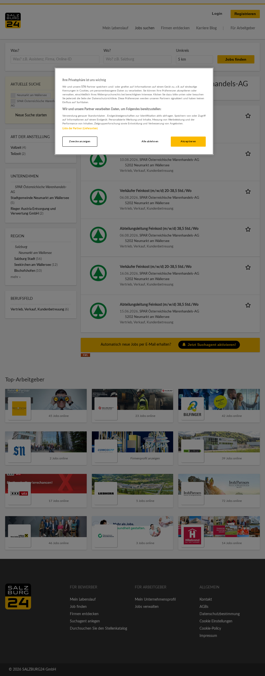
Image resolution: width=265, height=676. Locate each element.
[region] (134, 111)
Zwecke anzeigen (79, 141)
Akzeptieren (188, 141)
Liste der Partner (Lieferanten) (80, 128)
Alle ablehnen (150, 141)
